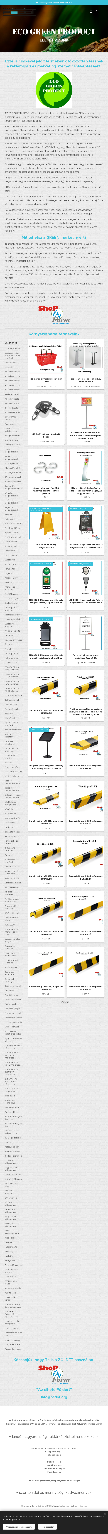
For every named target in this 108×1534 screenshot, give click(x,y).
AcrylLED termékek (13, 730)
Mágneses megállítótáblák (11, 508)
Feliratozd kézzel (12, 867)
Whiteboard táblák (13, 523)
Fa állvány (9, 1256)
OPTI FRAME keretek (10, 418)
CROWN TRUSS (12, 662)
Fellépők (8, 582)
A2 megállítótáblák (13, 463)
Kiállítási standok (12, 700)
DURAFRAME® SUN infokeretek (13, 1046)
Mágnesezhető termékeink (11, 872)
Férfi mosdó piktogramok (10, 1210)
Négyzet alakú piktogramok (11, 1168)
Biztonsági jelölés (12, 818)
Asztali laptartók (12, 1107)
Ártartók (8, 644)
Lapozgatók (10, 560)
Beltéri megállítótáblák (11, 457)
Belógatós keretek (13, 436)
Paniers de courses (13, 1349)
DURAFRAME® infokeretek (11, 1090)
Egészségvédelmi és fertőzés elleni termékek (13, 355)
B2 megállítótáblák (13, 477)
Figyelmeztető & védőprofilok (12, 1322)
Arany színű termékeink (10, 1101)
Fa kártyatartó (11, 1247)
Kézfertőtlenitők (12, 913)
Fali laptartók (10, 1112)
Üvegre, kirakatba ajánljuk (12, 940)
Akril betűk (9, 762)
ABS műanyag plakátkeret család (13, 1032)
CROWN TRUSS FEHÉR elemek (12, 689)
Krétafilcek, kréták (13, 1344)
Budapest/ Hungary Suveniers (13, 1117)
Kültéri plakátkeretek (11, 429)
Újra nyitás (9, 991)
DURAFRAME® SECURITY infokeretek (11, 1072)
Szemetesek (10, 564)
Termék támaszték (13, 1265)
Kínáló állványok (11, 603)
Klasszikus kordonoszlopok (12, 789)
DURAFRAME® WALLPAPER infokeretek (11, 1081)
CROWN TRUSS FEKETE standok (12, 668)
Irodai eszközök (11, 555)
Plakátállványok (11, 594)
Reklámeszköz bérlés (11, 1298)
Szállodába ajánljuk (13, 883)
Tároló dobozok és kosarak (13, 842)
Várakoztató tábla (13, 1288)
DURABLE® (10, 925)
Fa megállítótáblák (13, 445)
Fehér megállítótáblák (11, 501)
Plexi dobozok (54, 1472)
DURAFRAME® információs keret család (12, 932)
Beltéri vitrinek (11, 546)
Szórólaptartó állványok (11, 608)
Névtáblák (9, 809)
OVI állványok (11, 1198)
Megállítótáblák (11, 440)
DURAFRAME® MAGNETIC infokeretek (11, 1055)
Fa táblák (9, 514)
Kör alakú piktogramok (10, 1161)
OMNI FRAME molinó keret (10, 954)
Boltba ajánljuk (11, 967)
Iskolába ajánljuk (12, 887)
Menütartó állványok (13, 615)
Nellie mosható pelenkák (11, 1270)
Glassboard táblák (13, 528)
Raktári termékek (12, 832)
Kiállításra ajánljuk (12, 1009)
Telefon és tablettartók (10, 742)
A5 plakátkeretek (12, 376)
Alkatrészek (10, 718)
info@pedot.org (52, 1452)
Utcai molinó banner (13, 695)
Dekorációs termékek (9, 893)
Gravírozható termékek (10, 907)
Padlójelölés (10, 1260)
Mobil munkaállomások (12, 1232)
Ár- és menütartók (13, 631)
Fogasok (8, 573)
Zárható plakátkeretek (11, 1131)
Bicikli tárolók (10, 1096)
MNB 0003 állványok (9, 1192)
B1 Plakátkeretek (12, 408)
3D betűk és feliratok (10, 756)
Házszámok (10, 823)
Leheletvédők (11, 362)
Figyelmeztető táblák (11, 919)
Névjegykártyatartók (14, 640)
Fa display (9, 1251)
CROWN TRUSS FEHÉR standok (12, 675)
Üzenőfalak (10, 551)
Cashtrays (9, 1142)
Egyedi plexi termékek (10, 947)
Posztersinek (10, 424)
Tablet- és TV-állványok (11, 749)
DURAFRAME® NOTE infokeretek (13, 1063)
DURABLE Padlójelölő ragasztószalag (11, 1314)
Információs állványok (10, 588)
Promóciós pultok (12, 709)
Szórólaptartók (11, 653)
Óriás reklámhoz (12, 1027)
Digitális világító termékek (11, 724)
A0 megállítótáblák (13, 472)
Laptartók (9, 635)
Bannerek (9, 713)
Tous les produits (12, 348)
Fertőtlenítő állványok (54, 1468)
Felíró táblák (10, 519)
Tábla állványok (11, 598)
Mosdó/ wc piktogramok (10, 1225)
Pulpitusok (9, 827)
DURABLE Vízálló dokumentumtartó (13, 1305)
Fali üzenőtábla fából (11, 1184)
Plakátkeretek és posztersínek (12, 900)
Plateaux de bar (12, 1147)
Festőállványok (11, 995)
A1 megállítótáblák (13, 468)
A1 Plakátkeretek (12, 394)
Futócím (8, 855)
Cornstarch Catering (9, 980)
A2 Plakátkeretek (12, 390)
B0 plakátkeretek (12, 412)
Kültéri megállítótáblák (11, 450)
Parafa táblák (10, 1004)
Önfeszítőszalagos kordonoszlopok (13, 796)
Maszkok (8, 367)
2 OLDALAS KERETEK (10, 849)
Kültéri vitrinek (11, 541)
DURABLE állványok (13, 1179)
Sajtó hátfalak (11, 704)
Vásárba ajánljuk (12, 878)
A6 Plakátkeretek (12, 372)
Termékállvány (11, 1276)
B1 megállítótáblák (13, 481)
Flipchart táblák (11, 532)
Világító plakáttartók (10, 735)
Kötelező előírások (13, 1000)
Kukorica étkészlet (13, 986)
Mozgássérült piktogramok (10, 1217)
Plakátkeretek (54, 1462)
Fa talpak (9, 1242)
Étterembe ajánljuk (13, 1013)
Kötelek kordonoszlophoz (12, 782)
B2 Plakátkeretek (12, 403)
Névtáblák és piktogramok (10, 803)
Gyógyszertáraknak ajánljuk (13, 1039)
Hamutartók (10, 569)
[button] (91, 12)
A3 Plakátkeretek (12, 385)
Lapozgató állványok (9, 625)
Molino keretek (11, 658)
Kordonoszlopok (12, 776)
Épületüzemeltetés (13, 1022)
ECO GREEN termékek (10, 860)
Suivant (65, 1002)
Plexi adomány (11, 578)
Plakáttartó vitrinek (13, 537)
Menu (102, 11)
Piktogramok (10, 813)
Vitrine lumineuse (12, 1340)
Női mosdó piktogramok (10, 1203)
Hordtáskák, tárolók (13, 1018)
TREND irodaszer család (12, 1282)
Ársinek (8, 649)
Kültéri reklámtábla (13, 1174)
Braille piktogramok (13, 1156)
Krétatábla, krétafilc (13, 772)
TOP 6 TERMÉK (11, 1328)
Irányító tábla (10, 1293)
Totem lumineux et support (13, 1334)
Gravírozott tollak (12, 619)
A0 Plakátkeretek (12, 399)
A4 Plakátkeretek (12, 381)
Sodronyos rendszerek (10, 973)
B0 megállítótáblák (13, 1138)
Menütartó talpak (12, 1151)
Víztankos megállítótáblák (11, 494)
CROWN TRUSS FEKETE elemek (12, 682)
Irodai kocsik (10, 1238)
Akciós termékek (12, 836)
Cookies (83, 1506)
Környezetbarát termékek (12, 961)
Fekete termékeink (13, 767)
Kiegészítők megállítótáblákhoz (13, 487)
